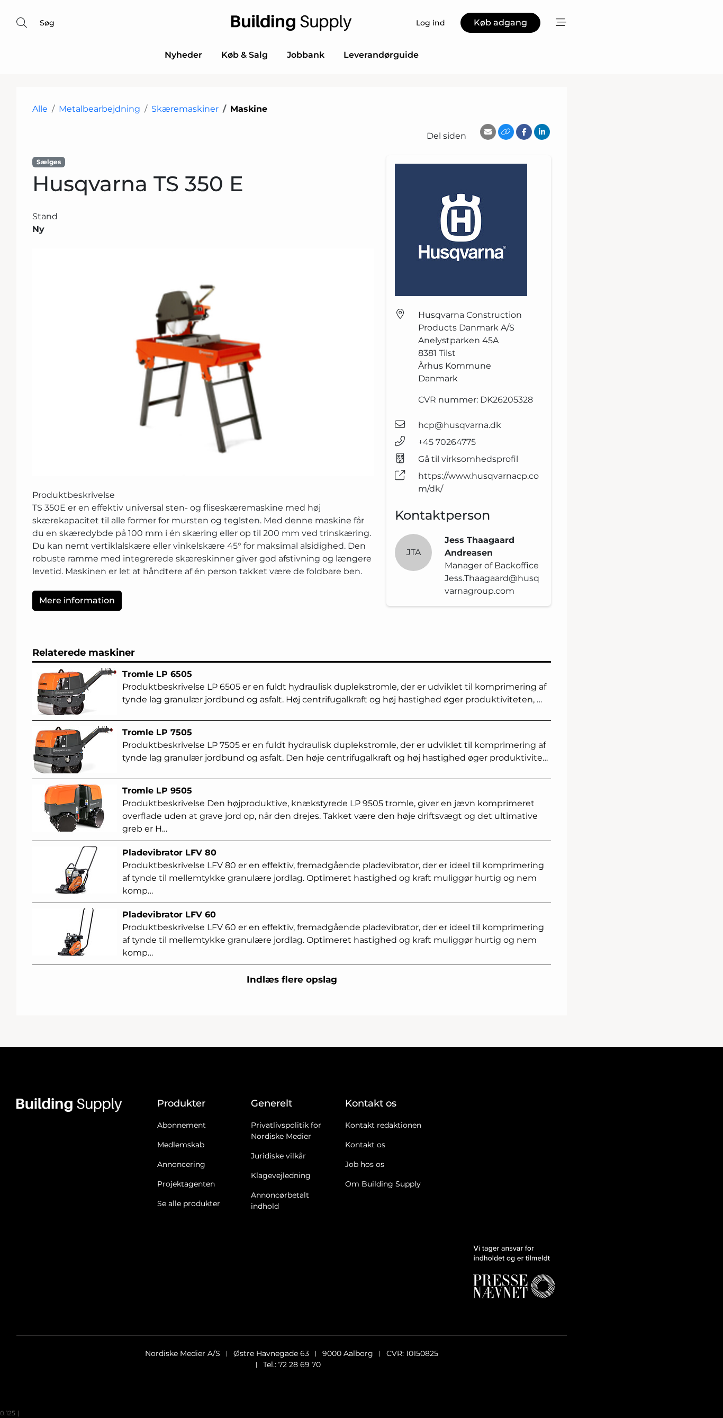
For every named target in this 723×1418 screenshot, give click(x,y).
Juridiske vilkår (278, 1156)
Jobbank (305, 55)
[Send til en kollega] (488, 132)
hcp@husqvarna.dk (459, 425)
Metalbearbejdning (99, 109)
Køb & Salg (244, 55)
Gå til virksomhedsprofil (468, 459)
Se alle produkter (188, 1203)
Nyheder (183, 55)
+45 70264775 (447, 442)
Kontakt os (365, 1144)
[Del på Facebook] (524, 132)
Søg (47, 23)
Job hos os (364, 1164)
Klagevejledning (281, 1175)
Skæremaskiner (185, 109)
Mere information (77, 600)
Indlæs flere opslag (292, 979)
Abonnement (181, 1125)
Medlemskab (180, 1144)
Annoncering (181, 1164)
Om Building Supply (383, 1184)
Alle (40, 109)
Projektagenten (186, 1184)
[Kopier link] (506, 132)
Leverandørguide (381, 55)
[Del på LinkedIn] (542, 132)
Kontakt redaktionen (383, 1125)
